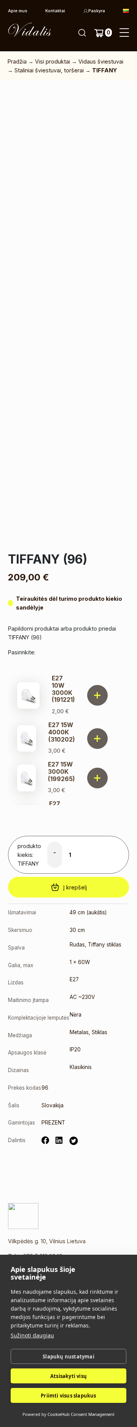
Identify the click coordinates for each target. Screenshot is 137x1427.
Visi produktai (52, 61)
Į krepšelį (75, 887)
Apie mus (17, 10)
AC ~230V (82, 997)
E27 (74, 979)
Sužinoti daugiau (32, 1335)
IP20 (75, 1049)
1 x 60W (80, 962)
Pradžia (17, 61)
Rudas (77, 945)
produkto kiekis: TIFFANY (29, 855)
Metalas (79, 1032)
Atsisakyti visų (68, 1376)
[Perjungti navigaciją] (124, 33)
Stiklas (99, 1032)
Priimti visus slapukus (68, 1395)
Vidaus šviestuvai (100, 61)
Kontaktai (55, 10)
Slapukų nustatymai (68, 1356)
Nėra (75, 1015)
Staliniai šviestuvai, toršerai (49, 70)
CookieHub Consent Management (81, 1414)
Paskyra (96, 10)
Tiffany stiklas (104, 945)
